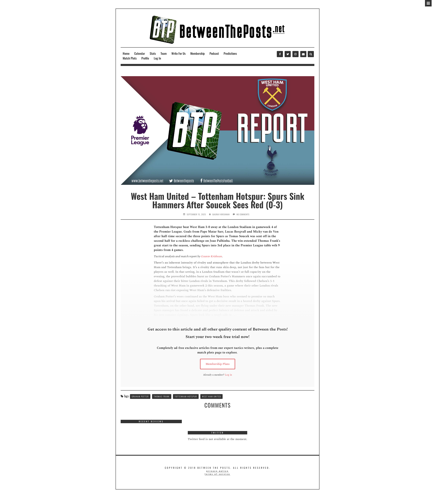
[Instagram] (295, 54)
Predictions (230, 53)
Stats (153, 53)
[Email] (303, 54)
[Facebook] (280, 54)
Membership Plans (218, 364)
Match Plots (130, 58)
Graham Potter (140, 396)
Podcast (214, 53)
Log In (157, 58)
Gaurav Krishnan (221, 214)
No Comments (243, 214)
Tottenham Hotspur (186, 396)
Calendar (139, 53)
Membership (197, 53)
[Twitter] (288, 54)
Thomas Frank (162, 396)
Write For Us (178, 53)
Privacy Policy (217, 470)
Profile (145, 58)
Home (126, 53)
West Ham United (211, 396)
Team (164, 53)
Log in (228, 375)
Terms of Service (217, 473)
